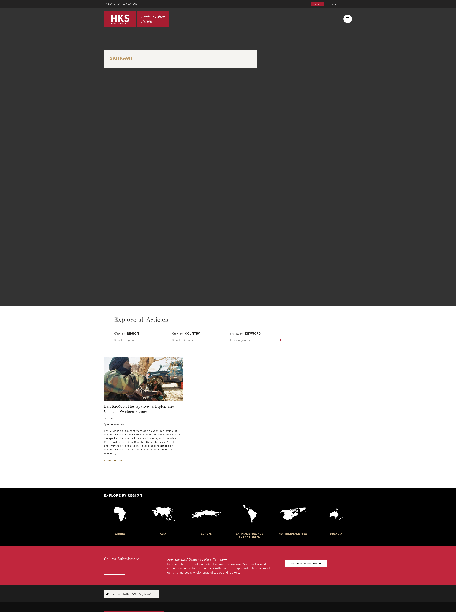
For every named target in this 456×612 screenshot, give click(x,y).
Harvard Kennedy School (121, 3)
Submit (317, 4)
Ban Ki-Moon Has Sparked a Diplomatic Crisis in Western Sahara (139, 409)
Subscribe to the (133, 594)
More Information (304, 563)
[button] (141, 340)
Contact (333, 4)
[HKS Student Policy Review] (136, 19)
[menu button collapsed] (347, 19)
